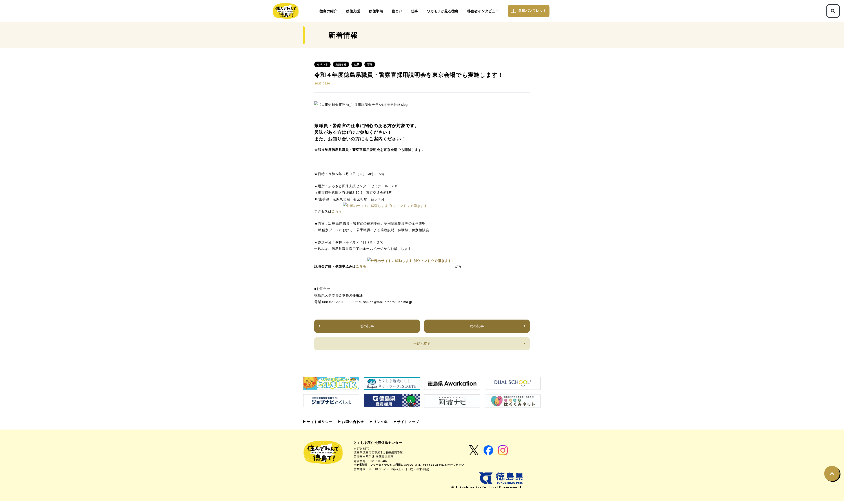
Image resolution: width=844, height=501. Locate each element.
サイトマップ (407, 422)
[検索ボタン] (833, 11)
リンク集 (380, 422)
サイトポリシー (319, 422)
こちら (337, 211)
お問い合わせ (352, 422)
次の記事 (477, 326)
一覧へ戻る (422, 344)
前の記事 (367, 326)
